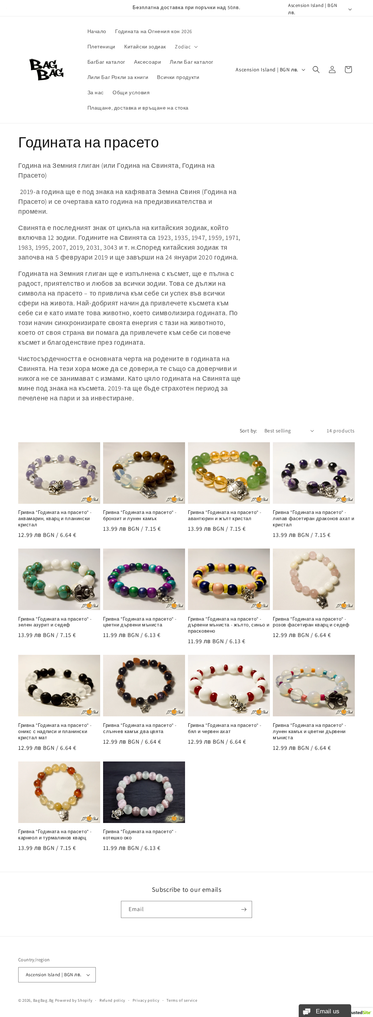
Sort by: (248, 430)
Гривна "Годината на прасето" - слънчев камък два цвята (140, 729)
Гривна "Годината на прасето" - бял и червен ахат (225, 729)
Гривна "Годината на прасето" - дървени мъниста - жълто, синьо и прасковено (228, 625)
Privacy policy (146, 1000)
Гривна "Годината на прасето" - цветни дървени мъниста (140, 622)
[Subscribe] (244, 909)
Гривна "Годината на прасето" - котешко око (140, 835)
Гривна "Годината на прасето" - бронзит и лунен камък (140, 516)
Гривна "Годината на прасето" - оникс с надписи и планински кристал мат (55, 732)
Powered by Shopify (74, 1000)
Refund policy (112, 1000)
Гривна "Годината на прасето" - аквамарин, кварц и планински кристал (55, 519)
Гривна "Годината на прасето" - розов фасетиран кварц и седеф (311, 622)
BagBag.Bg (43, 1000)
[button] (185, 46)
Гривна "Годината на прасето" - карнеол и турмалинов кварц (55, 835)
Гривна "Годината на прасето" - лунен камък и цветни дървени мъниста (309, 732)
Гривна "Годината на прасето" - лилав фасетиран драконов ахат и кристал (313, 519)
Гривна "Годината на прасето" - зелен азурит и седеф (55, 622)
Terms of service (181, 1000)
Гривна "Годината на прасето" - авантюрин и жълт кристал (225, 516)
